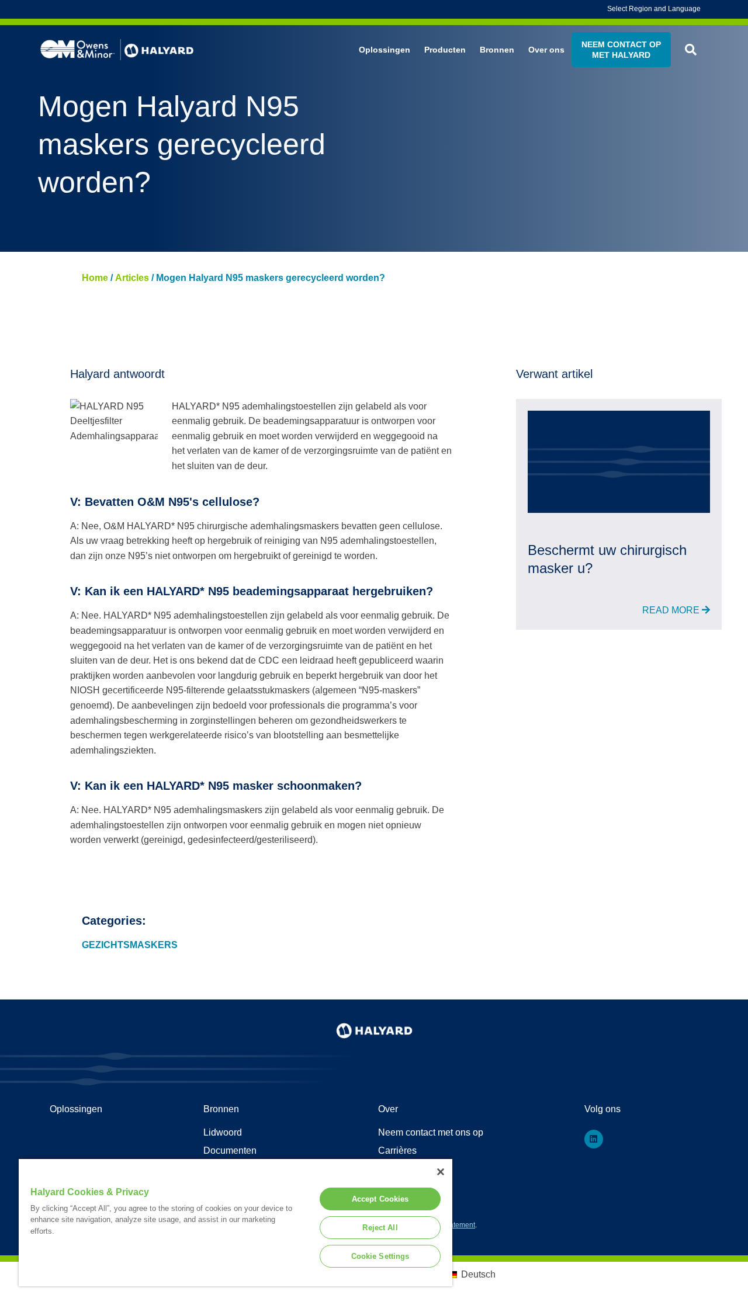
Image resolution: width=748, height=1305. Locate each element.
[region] (235, 1222)
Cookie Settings (380, 1256)
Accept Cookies (380, 1199)
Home (95, 278)
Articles (132, 278)
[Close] (440, 1171)
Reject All (379, 1227)
